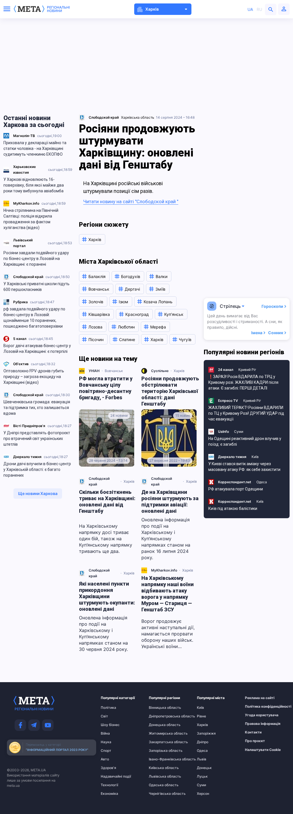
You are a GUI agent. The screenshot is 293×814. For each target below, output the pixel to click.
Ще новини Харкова (38, 493)
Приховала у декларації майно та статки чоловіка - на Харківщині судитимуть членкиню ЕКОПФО (34, 148)
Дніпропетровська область (160, 716)
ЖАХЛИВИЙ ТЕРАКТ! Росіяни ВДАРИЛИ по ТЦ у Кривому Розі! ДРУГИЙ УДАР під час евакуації (246, 413)
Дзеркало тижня (27, 457)
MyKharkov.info (26, 203)
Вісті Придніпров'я (29, 426)
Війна (105, 733)
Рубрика (20, 302)
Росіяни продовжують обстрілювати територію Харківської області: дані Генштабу (170, 391)
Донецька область (160, 725)
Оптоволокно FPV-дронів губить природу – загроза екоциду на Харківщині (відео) (33, 377)
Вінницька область (160, 708)
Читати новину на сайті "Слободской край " (130, 201)
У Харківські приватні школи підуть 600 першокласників (36, 286)
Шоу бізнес (110, 725)
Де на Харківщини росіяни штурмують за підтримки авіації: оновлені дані (170, 501)
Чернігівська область (160, 794)
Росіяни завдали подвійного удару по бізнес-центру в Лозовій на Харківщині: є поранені (36, 259)
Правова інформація (256, 724)
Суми (238, 431)
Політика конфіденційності (256, 707)
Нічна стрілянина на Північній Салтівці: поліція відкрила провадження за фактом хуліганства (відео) (30, 219)
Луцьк (202, 776)
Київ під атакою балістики (232, 508)
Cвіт (104, 716)
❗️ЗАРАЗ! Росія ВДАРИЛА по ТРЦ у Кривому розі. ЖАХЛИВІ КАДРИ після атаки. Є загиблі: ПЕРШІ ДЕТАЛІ (243, 382)
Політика (108, 708)
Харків (179, 371)
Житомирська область (160, 733)
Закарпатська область (160, 742)
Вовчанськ (114, 371)
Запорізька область (160, 751)
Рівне (201, 716)
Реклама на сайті (256, 698)
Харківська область (137, 117)
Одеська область (160, 785)
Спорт (106, 751)
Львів (201, 759)
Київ (255, 457)
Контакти (253, 732)
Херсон (203, 794)
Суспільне (160, 371)
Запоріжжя (206, 733)
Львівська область (160, 776)
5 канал (19, 338)
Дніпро (202, 742)
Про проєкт (255, 741)
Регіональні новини (58, 9)
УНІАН (94, 371)
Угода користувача (256, 715)
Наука (106, 742)
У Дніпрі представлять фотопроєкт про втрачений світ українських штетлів (36, 439)
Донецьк (204, 768)
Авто (105, 759)
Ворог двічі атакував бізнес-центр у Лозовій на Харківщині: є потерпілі (37, 348)
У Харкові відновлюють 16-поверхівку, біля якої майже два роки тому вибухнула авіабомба (33, 185)
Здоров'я (108, 768)
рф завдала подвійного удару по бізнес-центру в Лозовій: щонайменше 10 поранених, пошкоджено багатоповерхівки (34, 317)
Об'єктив (21, 364)
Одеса (261, 482)
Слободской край (28, 277)
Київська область (160, 768)
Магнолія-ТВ (24, 136)
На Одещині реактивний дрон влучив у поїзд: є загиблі (244, 441)
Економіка (109, 794)
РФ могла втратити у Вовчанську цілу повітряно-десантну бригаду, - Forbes (105, 387)
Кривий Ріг (247, 369)
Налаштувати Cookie (263, 750)
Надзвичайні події (112, 776)
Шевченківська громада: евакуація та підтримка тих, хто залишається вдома (36, 408)
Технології (109, 785)
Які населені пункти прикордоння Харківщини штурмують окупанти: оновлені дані (107, 596)
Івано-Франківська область (160, 759)
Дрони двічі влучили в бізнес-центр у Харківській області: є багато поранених (37, 469)
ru (259, 9)
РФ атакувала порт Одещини (235, 489)
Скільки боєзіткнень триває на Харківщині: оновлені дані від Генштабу (107, 501)
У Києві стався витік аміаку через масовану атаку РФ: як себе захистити (244, 466)
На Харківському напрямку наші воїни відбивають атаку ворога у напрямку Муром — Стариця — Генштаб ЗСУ (167, 594)
